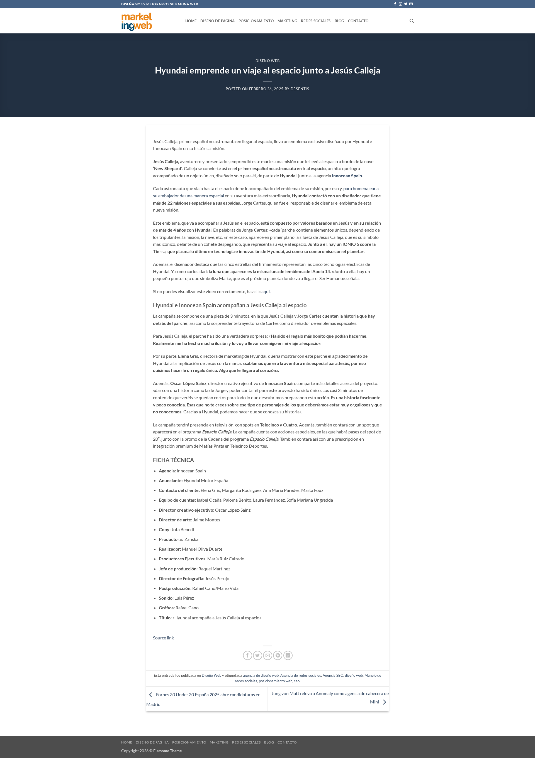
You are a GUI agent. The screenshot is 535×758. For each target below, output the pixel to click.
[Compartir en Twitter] (257, 655)
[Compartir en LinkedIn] (288, 655)
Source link (163, 637)
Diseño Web (267, 60)
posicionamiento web (275, 681)
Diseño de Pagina (217, 21)
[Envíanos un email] (411, 4)
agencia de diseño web (261, 675)
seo (297, 681)
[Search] (412, 21)
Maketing (287, 21)
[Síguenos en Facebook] (395, 4)
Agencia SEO (333, 675)
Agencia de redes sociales (300, 675)
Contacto (358, 21)
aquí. (266, 291)
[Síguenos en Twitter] (405, 4)
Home (190, 21)
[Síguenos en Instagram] (400, 4)
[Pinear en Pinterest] (277, 655)
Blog (339, 21)
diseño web (354, 675)
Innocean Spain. (347, 175)
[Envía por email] (267, 655)
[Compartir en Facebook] (247, 655)
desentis (300, 89)
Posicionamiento (256, 21)
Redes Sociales (316, 21)
